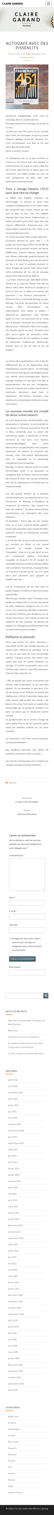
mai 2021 (12, 1263)
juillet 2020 (13, 1326)
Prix (10, 1467)
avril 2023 (12, 1162)
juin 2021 (12, 1257)
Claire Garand (12, 3)
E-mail (13, 911)
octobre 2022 (14, 1181)
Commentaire (16, 855)
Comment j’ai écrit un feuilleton (23, 1036)
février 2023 (13, 1168)
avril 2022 (12, 1200)
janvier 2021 (14, 1288)
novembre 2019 (15, 1371)
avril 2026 (12, 1086)
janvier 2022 (14, 1219)
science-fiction (15, 1492)
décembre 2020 (15, 1295)
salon (10, 1486)
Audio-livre (13, 1416)
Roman (11, 1479)
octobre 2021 (14, 1231)
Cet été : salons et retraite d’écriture (25, 1053)
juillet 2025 (13, 1105)
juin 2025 (12, 1111)
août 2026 (13, 1079)
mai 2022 (12, 1193)
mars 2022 (13, 1206)
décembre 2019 (15, 1364)
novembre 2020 (15, 1301)
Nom (12, 897)
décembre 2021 (15, 1225)
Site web (13, 924)
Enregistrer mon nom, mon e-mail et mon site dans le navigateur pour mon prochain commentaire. (27, 944)
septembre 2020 (16, 1314)
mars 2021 (13, 1276)
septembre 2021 (16, 1238)
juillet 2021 (13, 1250)
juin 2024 (12, 1136)
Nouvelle (12, 1448)
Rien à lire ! (13, 1030)
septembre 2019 (16, 1383)
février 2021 (13, 1282)
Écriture (12, 1422)
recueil (11, 1473)
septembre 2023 (16, 1143)
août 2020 (13, 1320)
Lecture (12, 782)
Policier (12, 1460)
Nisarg (45, 1508)
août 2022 (13, 1187)
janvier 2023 (14, 1174)
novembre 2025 (15, 1092)
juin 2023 (12, 1155)
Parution (12, 1454)
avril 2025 (12, 1117)
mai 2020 (12, 1339)
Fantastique (14, 1429)
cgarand (35, 54)
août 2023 (13, 1149)
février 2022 (13, 1212)
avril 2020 (12, 1345)
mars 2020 (13, 1352)
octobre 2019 (14, 1377)
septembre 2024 (16, 1130)
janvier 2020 (14, 1358)
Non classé (13, 1441)
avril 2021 (12, 1269)
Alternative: (15, 966)
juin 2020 (12, 1333)
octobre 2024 (14, 1124)
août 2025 (13, 1098)
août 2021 (13, 1244)
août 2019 (13, 1390)
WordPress (34, 1508)
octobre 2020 (14, 1307)
